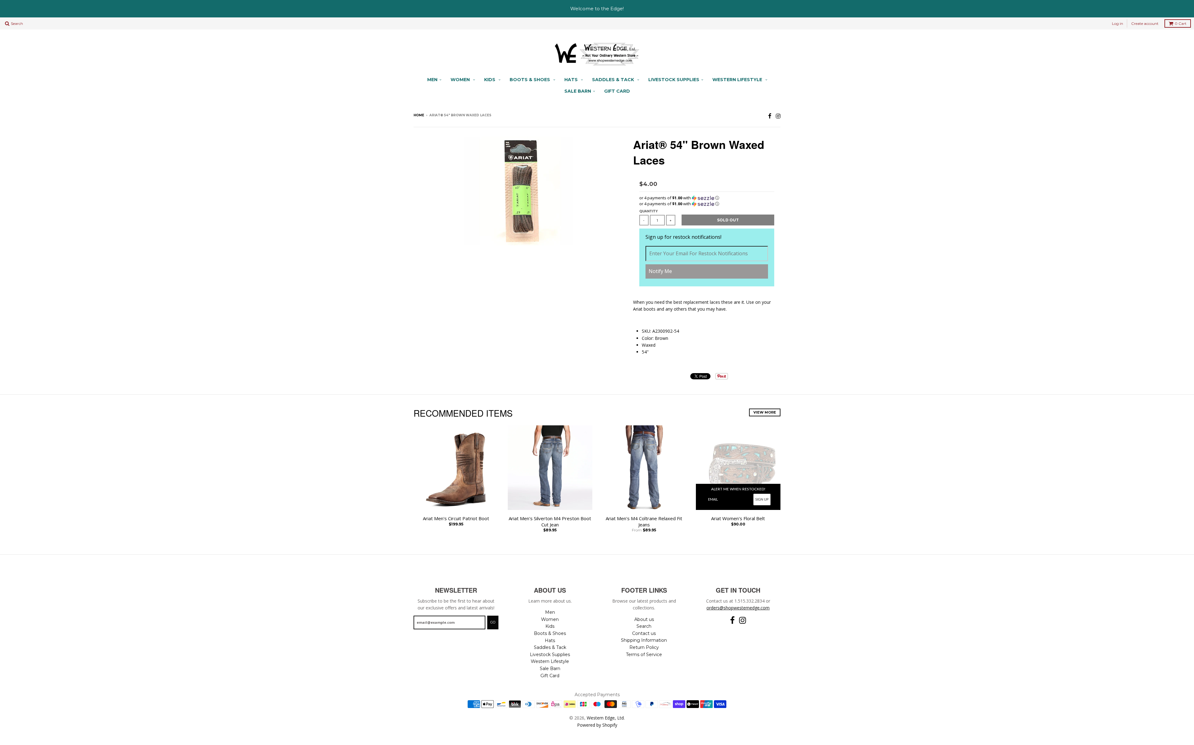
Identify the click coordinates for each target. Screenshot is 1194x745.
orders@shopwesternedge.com (738, 608)
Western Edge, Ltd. (606, 718)
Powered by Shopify (597, 725)
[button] (706, 198)
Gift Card (617, 91)
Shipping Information (644, 640)
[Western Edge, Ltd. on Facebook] (769, 115)
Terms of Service (644, 654)
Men (432, 79)
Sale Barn (577, 91)
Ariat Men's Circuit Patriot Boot (456, 518)
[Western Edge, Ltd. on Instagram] (778, 115)
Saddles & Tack (613, 79)
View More (764, 412)
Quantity (648, 211)
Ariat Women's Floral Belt (738, 518)
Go (492, 622)
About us (644, 619)
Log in (1117, 23)
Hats (571, 79)
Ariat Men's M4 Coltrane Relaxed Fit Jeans (644, 522)
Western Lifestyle (737, 79)
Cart (1181, 23)
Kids (490, 79)
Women (461, 79)
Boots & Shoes (530, 79)
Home (419, 115)
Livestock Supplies (673, 79)
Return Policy (644, 647)
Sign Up (762, 499)
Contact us (644, 633)
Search (643, 626)
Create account (1145, 23)
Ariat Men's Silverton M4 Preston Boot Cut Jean (550, 522)
